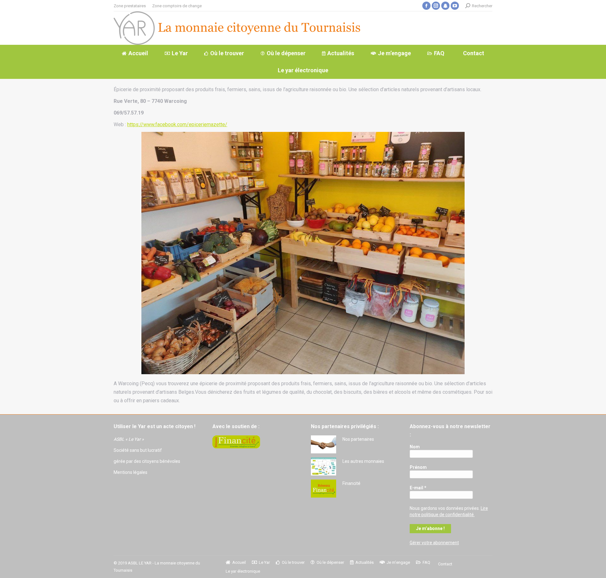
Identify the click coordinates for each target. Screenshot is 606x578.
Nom (415, 446)
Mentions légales (130, 472)
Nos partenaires (358, 439)
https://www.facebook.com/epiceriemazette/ (177, 124)
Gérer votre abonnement (434, 542)
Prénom (418, 467)
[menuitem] (130, 6)
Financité (351, 483)
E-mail (418, 487)
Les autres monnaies (363, 461)
